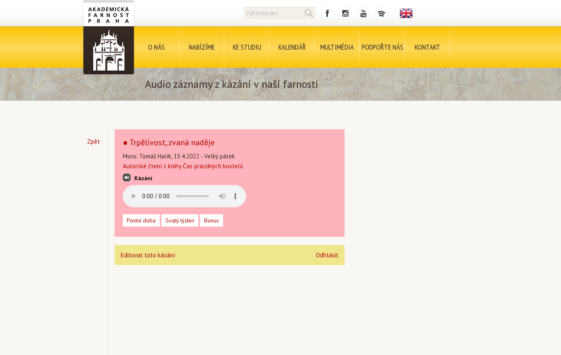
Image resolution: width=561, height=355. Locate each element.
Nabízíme (202, 47)
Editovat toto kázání (148, 255)
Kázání (143, 178)
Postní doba (141, 220)
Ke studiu (247, 47)
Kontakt (427, 47)
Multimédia (337, 47)
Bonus (211, 220)
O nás (156, 47)
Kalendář (292, 47)
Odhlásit (327, 255)
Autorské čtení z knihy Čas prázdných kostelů (183, 166)
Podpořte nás (382, 47)
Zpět (93, 141)
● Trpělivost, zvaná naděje (169, 142)
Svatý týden (180, 220)
